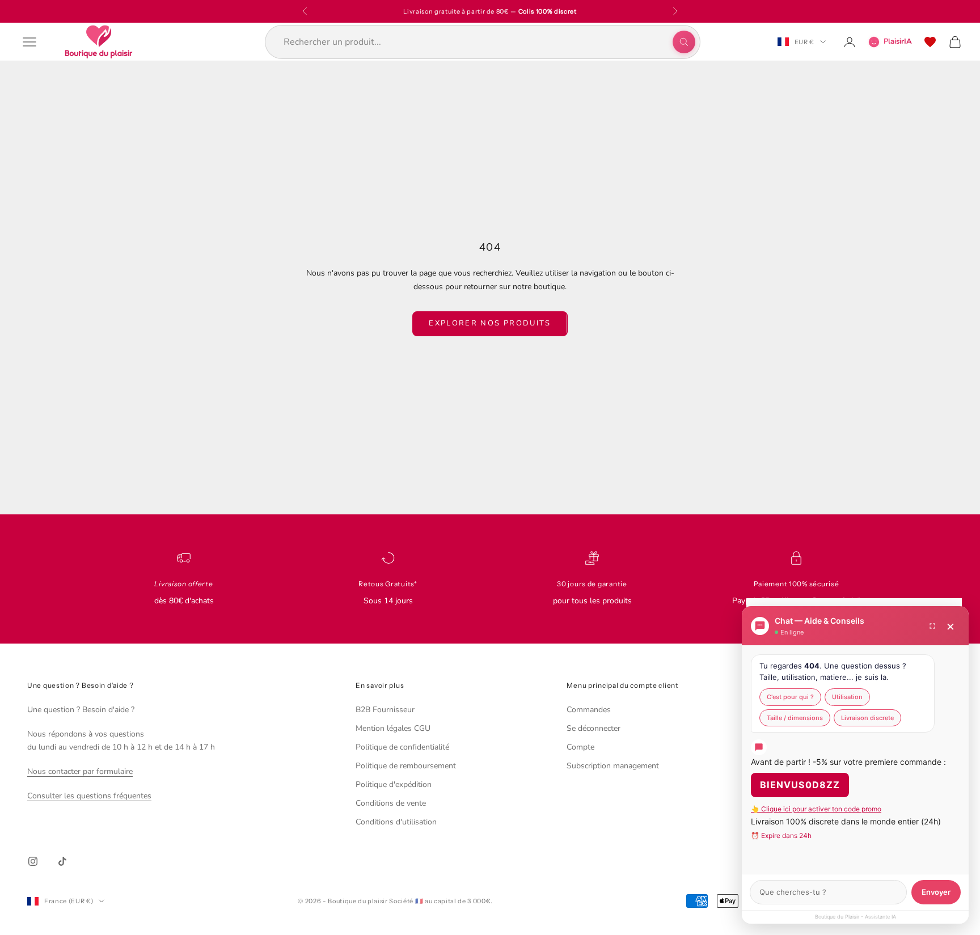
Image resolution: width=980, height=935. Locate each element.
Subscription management (613, 765)
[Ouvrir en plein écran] (932, 626)
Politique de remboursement (406, 765)
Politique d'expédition (394, 784)
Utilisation (847, 697)
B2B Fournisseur (385, 709)
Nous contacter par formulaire (80, 771)
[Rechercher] (684, 42)
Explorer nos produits (490, 323)
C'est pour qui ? (790, 697)
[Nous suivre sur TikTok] (62, 861)
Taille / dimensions (795, 718)
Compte (580, 747)
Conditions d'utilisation (396, 821)
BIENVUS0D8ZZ (800, 784)
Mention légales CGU (393, 728)
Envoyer (936, 891)
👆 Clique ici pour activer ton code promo (816, 809)
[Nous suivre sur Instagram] (33, 861)
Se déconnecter (593, 728)
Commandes (589, 709)
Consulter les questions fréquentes (89, 795)
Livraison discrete (867, 718)
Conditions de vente (391, 803)
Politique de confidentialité (402, 747)
